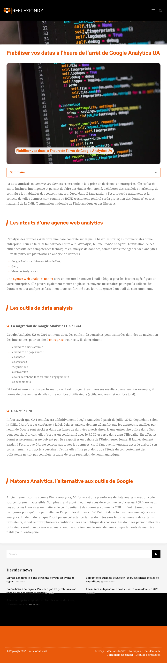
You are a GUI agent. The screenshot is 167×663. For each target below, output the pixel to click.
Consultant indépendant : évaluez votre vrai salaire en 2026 (122, 589)
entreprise (56, 340)
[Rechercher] (156, 554)
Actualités (83, 32)
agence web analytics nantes (33, 279)
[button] (153, 11)
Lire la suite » (20, 582)
